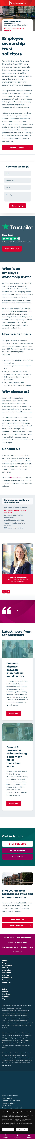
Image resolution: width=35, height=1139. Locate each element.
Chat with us (17, 857)
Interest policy (7, 1098)
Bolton (4, 989)
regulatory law (17, 1025)
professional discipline (18, 1023)
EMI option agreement (13, 528)
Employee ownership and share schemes (16, 501)
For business (15, 21)
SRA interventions (24, 937)
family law (10, 1020)
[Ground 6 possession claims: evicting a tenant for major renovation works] (17, 732)
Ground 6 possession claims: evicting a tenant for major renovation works (16, 757)
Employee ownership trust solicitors (15, 511)
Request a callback (17, 850)
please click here (9, 1124)
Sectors (5, 968)
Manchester (6, 994)
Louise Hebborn (17, 577)
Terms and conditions (10, 1096)
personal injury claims (19, 1018)
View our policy (6, 1065)
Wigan (4, 999)
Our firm (5, 975)
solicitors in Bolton (10, 1008)
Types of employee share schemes (14, 524)
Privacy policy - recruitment (12, 1108)
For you (5, 963)
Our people (6, 972)
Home (6, 21)
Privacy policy (7, 1105)
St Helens (5, 996)
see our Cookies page (10, 1123)
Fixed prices (6, 970)
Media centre (7, 977)
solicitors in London (15, 1010)
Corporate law (9, 23)
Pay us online (9, 937)
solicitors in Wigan (14, 1013)
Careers (5, 980)
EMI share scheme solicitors (15, 507)
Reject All (22, 1130)
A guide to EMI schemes (14, 520)
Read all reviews (12, 249)
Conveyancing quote (10, 947)
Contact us (17, 952)
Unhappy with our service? (11, 1101)
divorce (16, 1020)
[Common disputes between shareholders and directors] (17, 649)
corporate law (8, 1025)
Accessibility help (8, 1103)
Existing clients (27, 947)
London (5, 991)
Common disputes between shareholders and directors (15, 670)
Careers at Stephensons (17, 942)
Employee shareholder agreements (13, 516)
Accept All (8, 1130)
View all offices (17, 919)
